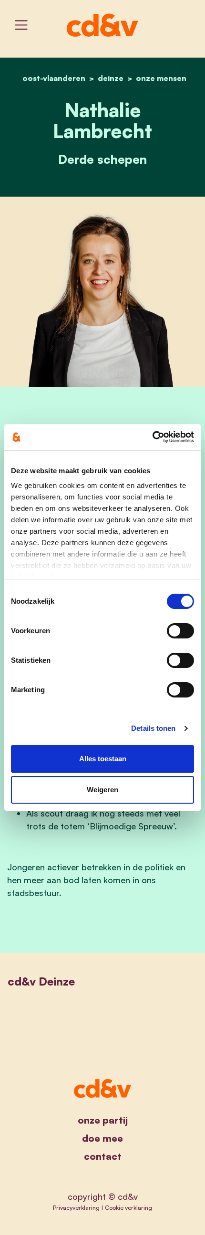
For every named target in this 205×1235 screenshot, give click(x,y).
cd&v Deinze (41, 981)
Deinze (110, 78)
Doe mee (102, 1138)
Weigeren (102, 790)
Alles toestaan (102, 759)
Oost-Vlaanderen (53, 78)
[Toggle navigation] (21, 25)
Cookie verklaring (128, 1207)
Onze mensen (161, 78)
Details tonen (153, 728)
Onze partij (103, 1120)
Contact (103, 1156)
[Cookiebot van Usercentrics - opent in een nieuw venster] (152, 437)
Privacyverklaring (76, 1207)
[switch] (180, 630)
